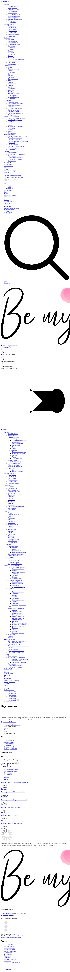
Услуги (6, 151)
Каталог (6, 4)
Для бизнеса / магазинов (15, 103)
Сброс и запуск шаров (15, 159)
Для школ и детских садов (16, 148)
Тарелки (14, 601)
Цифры (14, 457)
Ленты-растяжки (17, 619)
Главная (6, 688)
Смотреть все (12, 22)
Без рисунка (15, 439)
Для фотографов (13, 144)
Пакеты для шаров (17, 471)
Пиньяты (14, 577)
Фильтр (13, 722)
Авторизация (8, 166)
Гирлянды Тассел (17, 613)
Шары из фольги (13, 11)
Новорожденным (13, 111)
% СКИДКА (8, 162)
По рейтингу (8, 774)
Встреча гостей (16, 660)
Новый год (11, 57)
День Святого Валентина (16, 59)
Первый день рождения (19, 552)
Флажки (14, 631)
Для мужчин (12, 27)
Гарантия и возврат (10, 171)
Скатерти (15, 595)
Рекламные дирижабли (15, 157)
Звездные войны (13, 79)
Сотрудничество (9, 134)
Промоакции (12, 156)
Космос (10, 80)
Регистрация (8, 164)
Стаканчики (15, 598)
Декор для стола (17, 615)
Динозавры (11, 72)
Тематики (7, 65)
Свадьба (10, 51)
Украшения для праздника (16, 126)
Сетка (6, 779)
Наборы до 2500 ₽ (13, 34)
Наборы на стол (17, 621)
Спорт (10, 87)
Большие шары (12, 13)
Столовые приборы (18, 600)
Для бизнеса (12, 61)
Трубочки (15, 603)
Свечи (10, 125)
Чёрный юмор (12, 95)
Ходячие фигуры (17, 458)
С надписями (16, 442)
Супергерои (11, 88)
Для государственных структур (17, 136)
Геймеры (10, 70)
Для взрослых (16, 547)
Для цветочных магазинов (16, 146)
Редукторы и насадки (18, 587)
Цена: (6, 728)
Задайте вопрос (6, 915)
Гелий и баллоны (17, 582)
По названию (8, 773)
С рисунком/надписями (19, 440)
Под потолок (12, 32)
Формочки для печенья (19, 605)
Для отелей (11, 143)
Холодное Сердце (13, 93)
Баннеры (14, 610)
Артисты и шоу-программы (16, 154)
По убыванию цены (10, 771)
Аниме (10, 67)
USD (9, 187)
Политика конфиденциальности (11, 937)
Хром (13, 447)
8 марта (10, 56)
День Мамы (11, 62)
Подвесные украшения (19, 624)
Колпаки (10, 129)
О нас (6, 169)
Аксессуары (11, 21)
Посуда (10, 123)
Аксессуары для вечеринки (16, 118)
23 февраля (11, 54)
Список (6, 777)
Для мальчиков (12, 31)
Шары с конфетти (17, 443)
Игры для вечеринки (18, 572)
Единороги (11, 75)
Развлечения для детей (19, 662)
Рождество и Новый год (15, 113)
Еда (9, 74)
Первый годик (12, 41)
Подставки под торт (18, 626)
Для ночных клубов (14, 139)
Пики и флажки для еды (19, 623)
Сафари (10, 85)
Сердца (14, 448)
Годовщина (11, 47)
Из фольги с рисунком (19, 453)
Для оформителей (17, 583)
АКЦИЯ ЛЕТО (13, 6)
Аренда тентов (12, 152)
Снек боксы (15, 596)
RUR (5, 183)
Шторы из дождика (18, 633)
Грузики (14, 470)
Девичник (11, 49)
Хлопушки (11, 128)
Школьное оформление (15, 108)
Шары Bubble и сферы (15, 14)
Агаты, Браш (16, 445)
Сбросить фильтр (6, 765)
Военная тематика (13, 69)
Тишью (14, 629)
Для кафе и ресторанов (15, 138)
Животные (11, 77)
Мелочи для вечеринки (11, 116)
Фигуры (14, 455)
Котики (10, 82)
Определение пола (14, 44)
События (7, 38)
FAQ (12, 915)
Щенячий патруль (13, 97)
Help (5, 167)
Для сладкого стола (18, 618)
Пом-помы (15, 628)
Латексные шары (13, 9)
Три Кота (11, 92)
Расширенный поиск (7, 763)
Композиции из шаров (15, 19)
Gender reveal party (13, 110)
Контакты (7, 172)
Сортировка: (12, 725)
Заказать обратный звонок (12, 175)
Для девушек (12, 26)
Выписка (11, 39)
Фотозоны (7, 100)
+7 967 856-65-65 (6, 1)
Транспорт (11, 90)
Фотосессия (11, 46)
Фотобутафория (16, 578)
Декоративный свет (18, 569)
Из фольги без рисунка (19, 452)
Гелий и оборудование (15, 120)
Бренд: (6, 731)
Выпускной (11, 52)
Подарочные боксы (18, 592)
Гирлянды (11, 121)
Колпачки (15, 574)
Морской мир (12, 84)
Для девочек (12, 29)
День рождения (13, 42)
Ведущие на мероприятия (20, 659)
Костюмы (15, 575)
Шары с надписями (14, 16)
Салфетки (15, 593)
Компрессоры (16, 585)
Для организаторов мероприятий (18, 141)
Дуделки (14, 570)
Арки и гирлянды (13, 18)
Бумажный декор (17, 611)
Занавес (10, 131)
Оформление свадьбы (15, 105)
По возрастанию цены (11, 769)
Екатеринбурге (6, 347)
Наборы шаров (12, 8)
